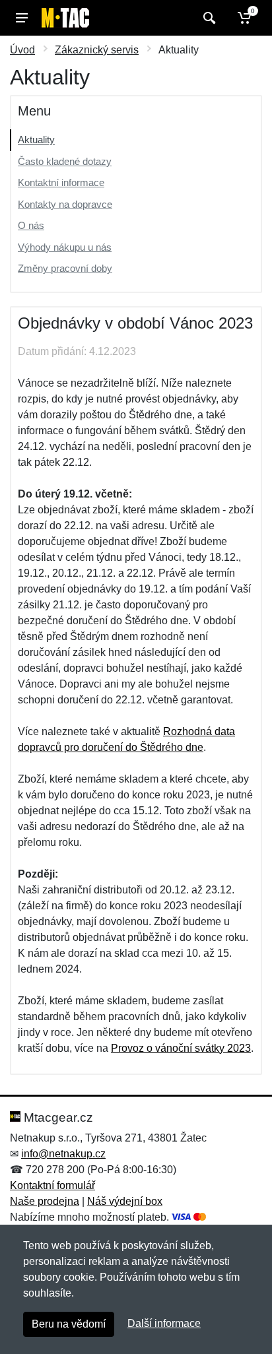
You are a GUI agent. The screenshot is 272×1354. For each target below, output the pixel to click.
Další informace (164, 1323)
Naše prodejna (44, 1201)
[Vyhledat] (207, 18)
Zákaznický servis (97, 49)
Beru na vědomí (69, 1324)
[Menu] (22, 18)
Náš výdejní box (124, 1201)
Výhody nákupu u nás (65, 247)
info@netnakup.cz (63, 1153)
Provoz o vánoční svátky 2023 (181, 1048)
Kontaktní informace (61, 182)
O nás (31, 225)
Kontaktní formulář (52, 1185)
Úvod (22, 49)
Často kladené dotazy (65, 161)
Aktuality (36, 139)
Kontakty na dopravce (65, 204)
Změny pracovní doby (65, 268)
